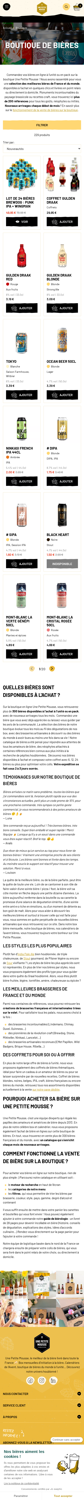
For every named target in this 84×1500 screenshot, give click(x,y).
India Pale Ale (26, 954)
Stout (26, 958)
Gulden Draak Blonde (59, 277)
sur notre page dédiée (46, 1089)
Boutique (21, 27)
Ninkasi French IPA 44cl (19, 450)
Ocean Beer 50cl (61, 361)
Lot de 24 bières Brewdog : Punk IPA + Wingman (20, 202)
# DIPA (52, 448)
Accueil (7, 27)
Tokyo (11, 361)
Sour (10, 963)
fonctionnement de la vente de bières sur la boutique (45, 110)
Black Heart (58, 534)
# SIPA (11, 534)
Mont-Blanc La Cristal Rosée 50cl (60, 621)
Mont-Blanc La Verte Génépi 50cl (19, 621)
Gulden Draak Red (18, 277)
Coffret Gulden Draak (61, 200)
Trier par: (8, 142)
